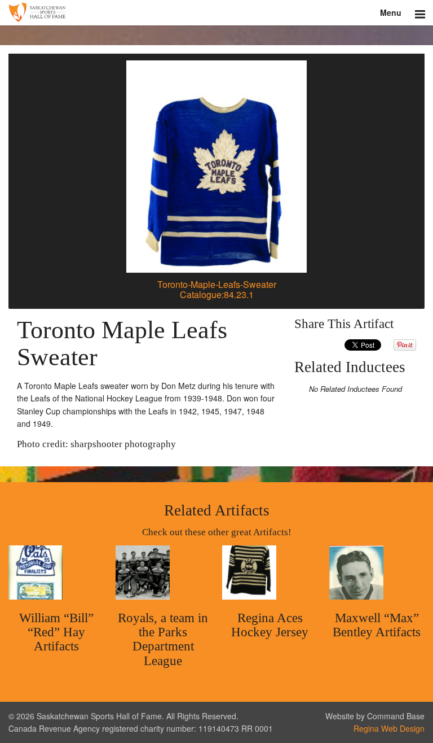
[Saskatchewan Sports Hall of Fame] (216, 12)
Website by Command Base (375, 716)
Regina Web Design (389, 728)
